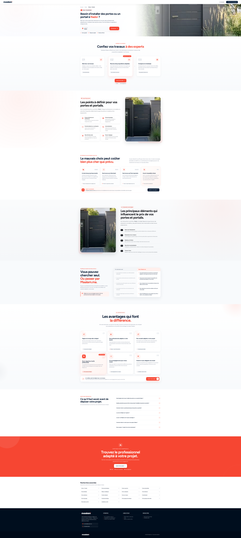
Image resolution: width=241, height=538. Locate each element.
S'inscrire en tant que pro (232, 2)
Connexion (222, 2)
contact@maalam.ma (88, 523)
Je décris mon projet (153, 189)
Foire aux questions (109, 519)
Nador (86, 7)
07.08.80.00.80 (87, 526)
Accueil (81, 7)
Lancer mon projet (120, 80)
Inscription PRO (148, 516)
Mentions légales (128, 516)
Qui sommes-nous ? (109, 516)
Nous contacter (128, 519)
